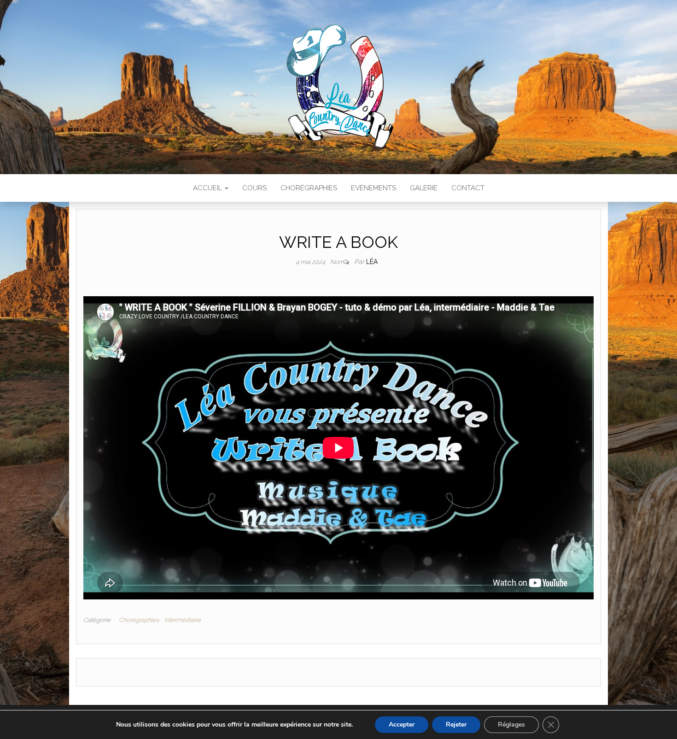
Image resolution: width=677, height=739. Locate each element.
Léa (372, 261)
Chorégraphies (308, 188)
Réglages (511, 724)
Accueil (208, 188)
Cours (254, 188)
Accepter (401, 724)
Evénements (373, 188)
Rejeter (456, 724)
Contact (467, 188)
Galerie (424, 188)
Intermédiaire (182, 619)
